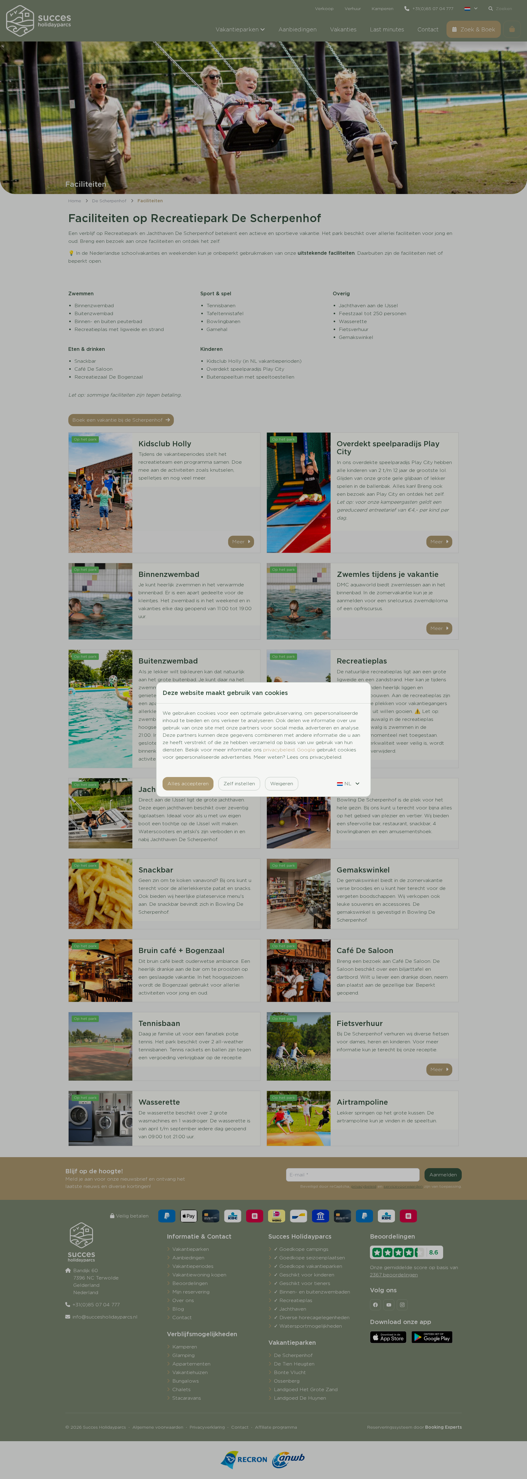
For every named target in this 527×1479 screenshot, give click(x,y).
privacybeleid (279, 750)
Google (306, 750)
